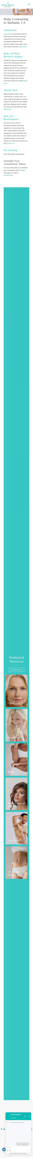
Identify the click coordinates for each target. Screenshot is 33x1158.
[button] (16, 670)
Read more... (23, 46)
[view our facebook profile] (1, 1129)
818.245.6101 (8, 175)
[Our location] (31, 1129)
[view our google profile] (4, 1129)
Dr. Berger (21, 170)
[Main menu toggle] (29, 4)
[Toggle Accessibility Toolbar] (4, 1149)
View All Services (16, 670)
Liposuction (7, 34)
